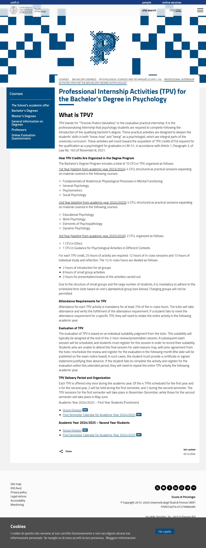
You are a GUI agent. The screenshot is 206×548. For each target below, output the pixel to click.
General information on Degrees (27, 123)
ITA (172, 10)
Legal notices (18, 496)
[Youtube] (163, 487)
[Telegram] (187, 487)
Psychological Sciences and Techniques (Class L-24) (130, 79)
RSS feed (16, 488)
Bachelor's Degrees (84, 79)
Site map (16, 484)
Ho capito (164, 531)
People (146, 2)
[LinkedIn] (175, 487)
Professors (19, 129)
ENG (178, 10)
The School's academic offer (30, 105)
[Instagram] (181, 487)
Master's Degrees (24, 116)
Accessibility (18, 500)
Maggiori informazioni (120, 537)
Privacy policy (19, 492)
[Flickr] (193, 487)
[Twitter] (157, 487)
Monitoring (17, 504)
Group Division (72, 410)
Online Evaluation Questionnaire (23, 137)
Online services (171, 2)
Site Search (149, 10)
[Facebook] (169, 487)
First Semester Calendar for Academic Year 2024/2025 (99, 414)
